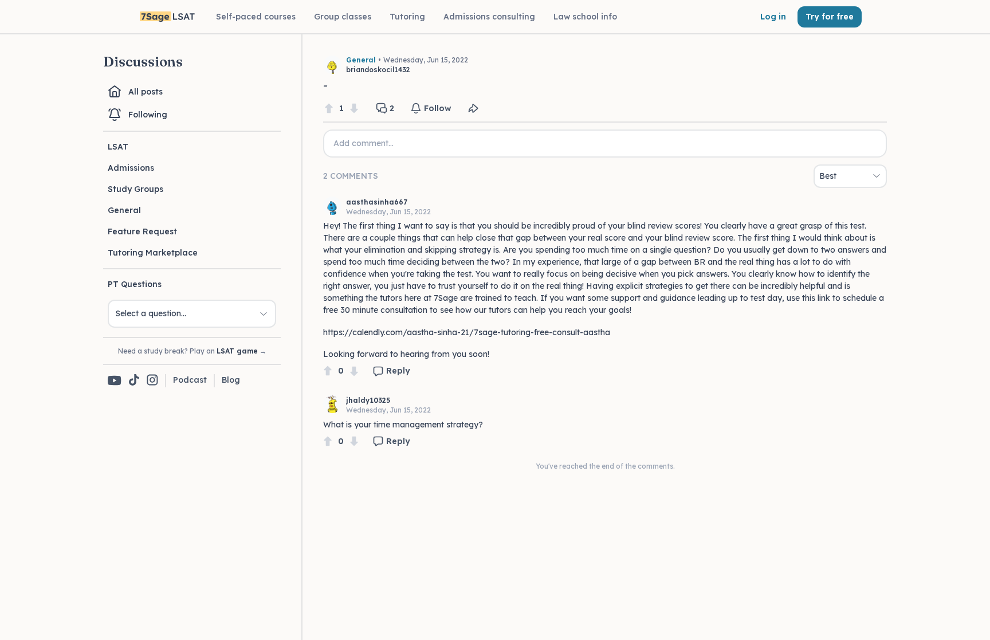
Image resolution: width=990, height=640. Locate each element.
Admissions (131, 168)
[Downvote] (354, 109)
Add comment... (363, 143)
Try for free (830, 16)
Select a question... (151, 313)
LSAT (118, 147)
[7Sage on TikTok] (134, 380)
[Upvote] (329, 109)
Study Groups (135, 189)
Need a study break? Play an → (192, 351)
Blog (231, 380)
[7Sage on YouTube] (114, 380)
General (124, 210)
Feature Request (142, 231)
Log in (773, 16)
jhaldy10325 (368, 400)
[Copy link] (473, 108)
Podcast (190, 380)
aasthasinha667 (376, 202)
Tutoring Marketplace (153, 253)
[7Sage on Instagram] (152, 380)
